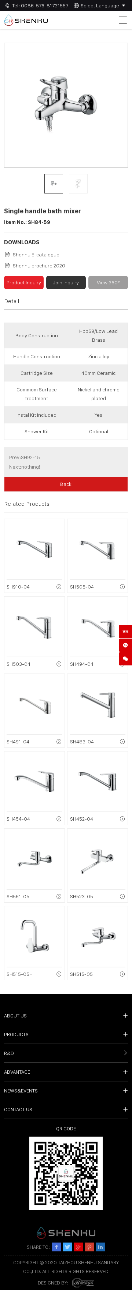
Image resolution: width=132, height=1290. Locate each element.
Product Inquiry (24, 282)
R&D (9, 1053)
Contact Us (18, 1109)
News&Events (21, 1091)
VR (125, 631)
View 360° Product (108, 284)
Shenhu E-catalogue (36, 254)
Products (16, 1034)
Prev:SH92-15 (24, 457)
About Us (15, 1016)
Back (66, 484)
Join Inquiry (66, 282)
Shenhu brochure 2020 (39, 266)
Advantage (17, 1072)
